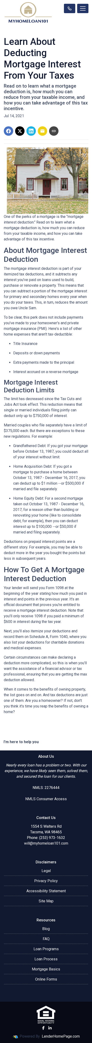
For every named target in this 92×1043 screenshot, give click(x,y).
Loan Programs (46, 949)
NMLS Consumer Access (46, 799)
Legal (46, 871)
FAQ (46, 939)
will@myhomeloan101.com (46, 843)
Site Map (46, 901)
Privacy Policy (46, 881)
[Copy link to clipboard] (54, 131)
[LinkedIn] (50, 1028)
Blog (46, 929)
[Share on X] (20, 131)
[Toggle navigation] (82, 8)
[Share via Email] (42, 131)
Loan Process (46, 959)
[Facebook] (43, 1028)
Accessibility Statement (46, 891)
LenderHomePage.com (61, 1036)
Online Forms (46, 979)
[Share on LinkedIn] (31, 131)
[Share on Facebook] (8, 131)
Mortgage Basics (46, 969)
